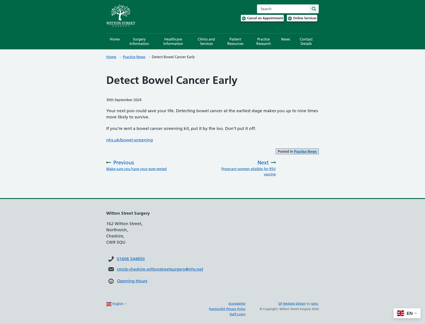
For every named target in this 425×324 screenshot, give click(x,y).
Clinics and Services (206, 41)
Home (115, 39)
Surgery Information (139, 41)
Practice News (134, 57)
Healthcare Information (173, 41)
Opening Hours (132, 281)
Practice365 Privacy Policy (227, 309)
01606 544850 (131, 258)
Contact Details (306, 41)
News (285, 39)
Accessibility (236, 304)
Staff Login (237, 314)
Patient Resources (235, 41)
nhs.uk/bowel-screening (129, 140)
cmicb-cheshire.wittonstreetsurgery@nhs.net (160, 269)
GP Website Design (292, 304)
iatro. (315, 304)
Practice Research (263, 41)
